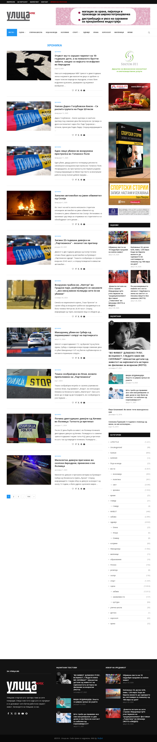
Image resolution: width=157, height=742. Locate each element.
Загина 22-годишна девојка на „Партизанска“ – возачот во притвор (76, 242)
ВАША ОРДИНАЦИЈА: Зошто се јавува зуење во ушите (138, 377)
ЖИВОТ (130, 511)
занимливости (131, 597)
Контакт (44, 2)
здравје (86, 32)
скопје (130, 575)
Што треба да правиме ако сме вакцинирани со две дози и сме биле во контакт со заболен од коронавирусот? (137, 395)
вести (11, 32)
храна (95, 32)
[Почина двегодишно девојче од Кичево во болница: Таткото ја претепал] (29, 428)
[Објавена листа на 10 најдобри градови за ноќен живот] (118, 237)
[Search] (149, 32)
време (130, 32)
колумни (65, 32)
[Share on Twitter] (78, 90)
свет (131, 484)
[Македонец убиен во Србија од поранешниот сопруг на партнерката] (29, 342)
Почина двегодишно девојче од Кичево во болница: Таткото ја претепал (78, 420)
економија (131, 474)
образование (130, 559)
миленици (119, 32)
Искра (131, 533)
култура (131, 602)
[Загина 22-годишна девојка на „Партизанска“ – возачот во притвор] (29, 250)
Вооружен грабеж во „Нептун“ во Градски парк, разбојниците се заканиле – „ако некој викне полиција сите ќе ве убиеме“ (78, 289)
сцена (21, 32)
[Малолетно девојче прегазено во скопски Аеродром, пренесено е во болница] (29, 470)
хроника (131, 490)
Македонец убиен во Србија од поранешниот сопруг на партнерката (76, 334)
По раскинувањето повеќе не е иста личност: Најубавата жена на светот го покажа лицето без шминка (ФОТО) (140, 292)
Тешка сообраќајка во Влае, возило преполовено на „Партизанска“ (76, 375)
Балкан (130, 453)
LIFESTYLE (130, 442)
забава (130, 517)
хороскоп (106, 32)
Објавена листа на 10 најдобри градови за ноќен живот (118, 249)
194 (28, 496)
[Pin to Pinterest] (81, 90)
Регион (130, 565)
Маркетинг (34, 2)
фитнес (130, 613)
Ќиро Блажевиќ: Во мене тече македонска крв (128, 410)
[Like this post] (73, 90)
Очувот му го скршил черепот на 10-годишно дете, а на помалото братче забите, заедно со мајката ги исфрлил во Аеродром (77, 60)
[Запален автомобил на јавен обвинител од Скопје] (29, 205)
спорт (75, 32)
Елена (131, 527)
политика (131, 479)
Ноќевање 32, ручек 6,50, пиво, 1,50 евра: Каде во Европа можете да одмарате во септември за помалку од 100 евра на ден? (140, 255)
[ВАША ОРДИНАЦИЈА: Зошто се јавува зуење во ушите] (116, 379)
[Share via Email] (84, 90)
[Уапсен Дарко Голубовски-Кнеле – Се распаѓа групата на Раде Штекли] (29, 116)
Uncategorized (130, 447)
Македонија (130, 549)
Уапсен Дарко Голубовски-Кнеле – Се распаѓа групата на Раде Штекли (76, 108)
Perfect (100, 738)
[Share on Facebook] (75, 90)
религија (130, 570)
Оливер (131, 538)
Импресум (11, 2)
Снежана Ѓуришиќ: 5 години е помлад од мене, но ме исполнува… (128, 423)
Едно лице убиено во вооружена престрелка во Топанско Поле (74, 152)
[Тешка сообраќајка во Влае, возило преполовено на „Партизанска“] (29, 383)
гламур (130, 501)
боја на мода (51, 32)
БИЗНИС (130, 458)
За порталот (22, 2)
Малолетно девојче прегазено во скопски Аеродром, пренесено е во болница (75, 463)
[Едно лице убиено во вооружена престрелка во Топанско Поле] (29, 160)
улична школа (35, 32)
